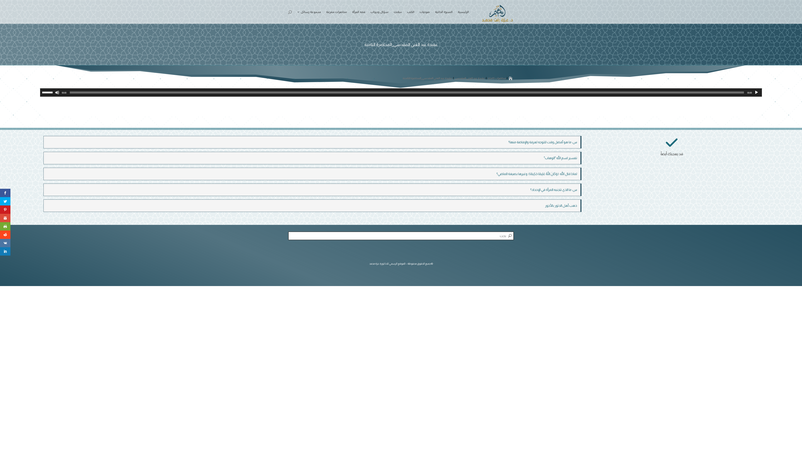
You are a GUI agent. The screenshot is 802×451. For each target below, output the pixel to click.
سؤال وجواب (379, 12)
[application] (401, 92)
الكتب (410, 12)
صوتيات (425, 12)
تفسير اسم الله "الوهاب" (560, 158)
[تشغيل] (756, 92)
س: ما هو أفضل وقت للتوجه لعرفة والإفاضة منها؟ (542, 142)
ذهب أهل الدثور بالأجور (561, 205)
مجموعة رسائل (311, 12)
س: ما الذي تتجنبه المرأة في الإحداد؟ (553, 189)
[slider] (48, 92)
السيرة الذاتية (444, 12)
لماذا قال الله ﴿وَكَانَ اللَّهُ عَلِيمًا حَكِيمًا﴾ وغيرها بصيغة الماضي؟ (536, 174)
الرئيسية (463, 12)
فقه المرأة (358, 12)
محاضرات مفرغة (336, 12)
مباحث (398, 12)
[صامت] (57, 92)
